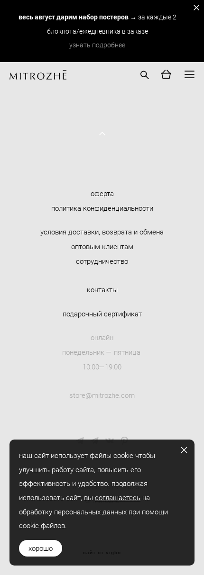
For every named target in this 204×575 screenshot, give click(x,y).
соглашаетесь (117, 497)
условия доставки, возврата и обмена (102, 231)
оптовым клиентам (102, 246)
